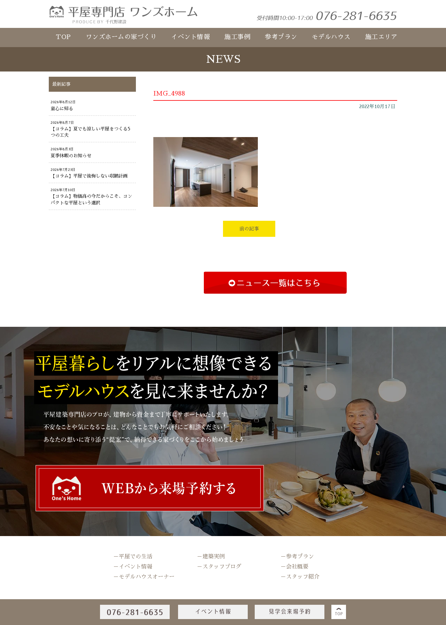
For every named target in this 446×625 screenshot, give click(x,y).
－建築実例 (211, 556)
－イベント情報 (132, 567)
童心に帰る (62, 108)
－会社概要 (294, 567)
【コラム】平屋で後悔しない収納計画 (89, 176)
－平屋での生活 (132, 556)
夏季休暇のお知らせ (71, 155)
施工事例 (237, 37)
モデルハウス (331, 37)
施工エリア (381, 37)
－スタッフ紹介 (300, 577)
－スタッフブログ (219, 567)
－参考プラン (297, 556)
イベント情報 (190, 37)
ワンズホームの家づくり (121, 37)
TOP (63, 37)
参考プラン (281, 37)
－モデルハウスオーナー (144, 577)
